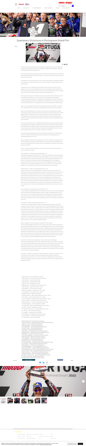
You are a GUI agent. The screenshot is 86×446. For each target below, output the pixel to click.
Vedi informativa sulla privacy (46, 444)
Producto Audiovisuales (21, 438)
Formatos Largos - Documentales (44, 436)
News (40, 438)
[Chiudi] (84, 444)
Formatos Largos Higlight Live (30, 438)
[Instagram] (67, 64)
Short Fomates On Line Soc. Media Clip (32, 434)
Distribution (51, 436)
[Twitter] (65, 64)
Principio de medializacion (21, 434)
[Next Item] (83, 381)
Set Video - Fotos (52, 438)
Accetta (80, 443)
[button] (73, 5)
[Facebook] (63, 64)
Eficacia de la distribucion (21, 436)
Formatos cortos (28, 436)
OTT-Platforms (41, 434)
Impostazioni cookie (72, 443)
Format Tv (51, 434)
